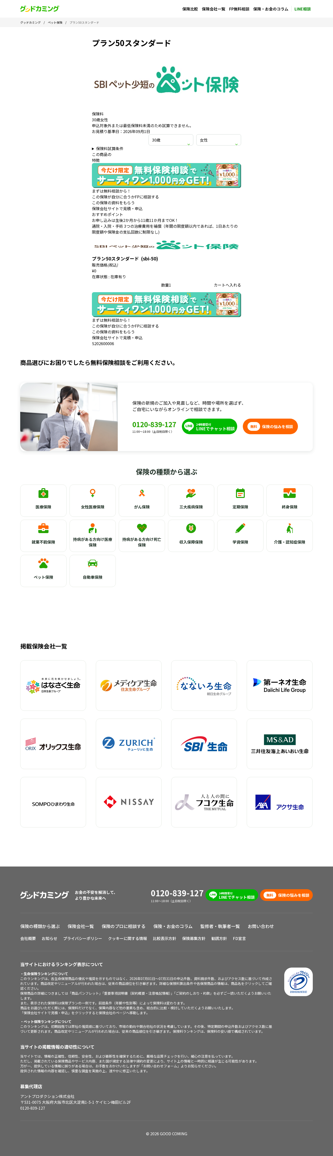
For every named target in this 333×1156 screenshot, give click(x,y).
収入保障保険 (191, 542)
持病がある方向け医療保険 (92, 542)
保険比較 (190, 9)
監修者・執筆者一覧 (220, 926)
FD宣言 (239, 938)
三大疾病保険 (191, 507)
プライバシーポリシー (82, 938)
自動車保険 (92, 577)
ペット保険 (43, 577)
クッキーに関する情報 (127, 938)
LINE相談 (302, 9)
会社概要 (28, 938)
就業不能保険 (43, 542)
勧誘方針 (219, 938)
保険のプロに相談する (124, 926)
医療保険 (43, 507)
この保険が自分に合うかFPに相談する (125, 197)
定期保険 (240, 507)
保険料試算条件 (109, 148)
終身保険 (289, 507)
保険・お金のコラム (270, 9)
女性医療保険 (92, 507)
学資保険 (240, 542)
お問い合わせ (261, 926)
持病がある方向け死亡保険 (141, 542)
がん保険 (142, 507)
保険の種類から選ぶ (40, 926)
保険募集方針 (194, 938)
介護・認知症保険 (289, 542)
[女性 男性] (218, 139)
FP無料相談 (239, 9)
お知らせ (49, 938)
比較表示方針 (164, 938)
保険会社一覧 (213, 9)
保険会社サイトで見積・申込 (117, 208)
